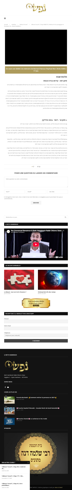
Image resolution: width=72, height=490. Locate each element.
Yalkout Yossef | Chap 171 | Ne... (13, 476)
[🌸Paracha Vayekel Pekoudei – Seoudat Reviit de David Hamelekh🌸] (9, 410)
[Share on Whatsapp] (39, 166)
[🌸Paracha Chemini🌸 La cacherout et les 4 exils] (9, 421)
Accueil (6, 24)
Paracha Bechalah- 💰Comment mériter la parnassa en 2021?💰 (36, 397)
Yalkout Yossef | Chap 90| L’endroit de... (14, 467)
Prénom (6, 319)
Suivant (65, 453)
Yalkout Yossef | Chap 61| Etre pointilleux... (12, 484)
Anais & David (58, 487)
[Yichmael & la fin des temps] (53, 280)
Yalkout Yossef (23, 24)
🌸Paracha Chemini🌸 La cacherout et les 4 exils (31, 419)
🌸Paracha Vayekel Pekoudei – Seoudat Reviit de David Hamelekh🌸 (37, 408)
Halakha (14, 24)
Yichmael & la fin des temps (47, 292)
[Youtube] (8, 387)
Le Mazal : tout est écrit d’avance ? (15, 292)
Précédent (6, 453)
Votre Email (7, 326)
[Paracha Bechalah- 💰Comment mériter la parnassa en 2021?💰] (9, 400)
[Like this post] (34, 166)
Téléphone (7, 333)
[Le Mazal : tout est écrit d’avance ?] (19, 280)
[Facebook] (5, 387)
